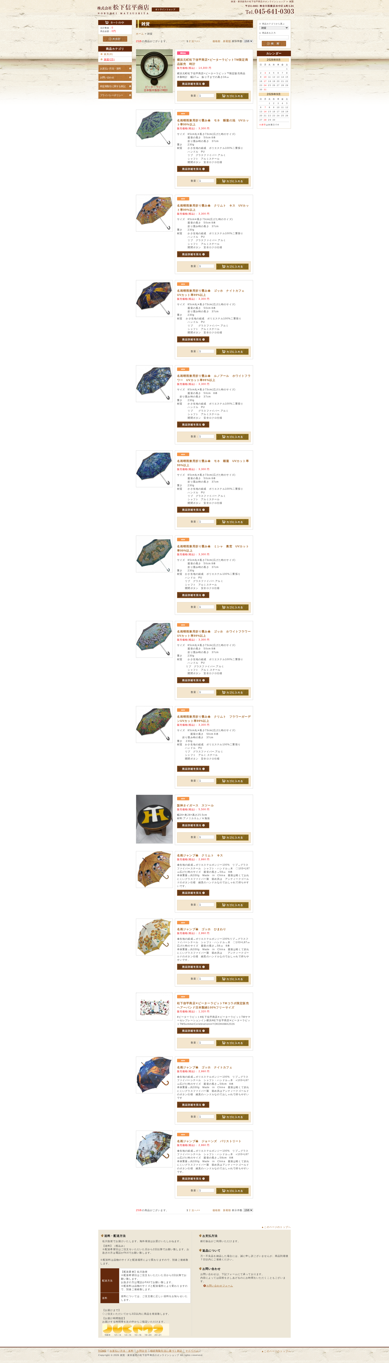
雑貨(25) (109, 59)
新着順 (227, 41)
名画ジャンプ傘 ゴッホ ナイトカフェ (204, 1067)
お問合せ (142, 1350)
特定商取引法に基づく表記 (166, 1350)
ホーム (140, 33)
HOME (102, 1350)
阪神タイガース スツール (195, 805)
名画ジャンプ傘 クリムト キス (200, 855)
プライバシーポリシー (111, 95)
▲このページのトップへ (276, 1227)
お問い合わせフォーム (219, 1285)
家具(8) (108, 54)
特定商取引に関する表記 (113, 86)
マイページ (192, 1350)
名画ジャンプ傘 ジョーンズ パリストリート (209, 1141)
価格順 (216, 41)
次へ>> (196, 41)
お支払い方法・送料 (110, 68)
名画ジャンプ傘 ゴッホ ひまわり (201, 929)
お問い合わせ (107, 77)
